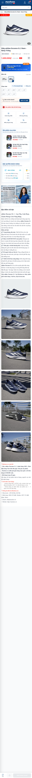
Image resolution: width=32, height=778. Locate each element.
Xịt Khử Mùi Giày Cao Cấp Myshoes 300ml (20, 153)
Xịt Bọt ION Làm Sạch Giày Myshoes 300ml (20, 145)
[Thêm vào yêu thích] (29, 58)
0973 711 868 (24, 100)
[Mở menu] (3, 2)
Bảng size (28, 86)
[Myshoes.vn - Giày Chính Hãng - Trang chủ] (10, 2)
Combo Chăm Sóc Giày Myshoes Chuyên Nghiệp (20, 136)
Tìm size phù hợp (18, 86)
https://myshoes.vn (12, 502)
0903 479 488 (12, 495)
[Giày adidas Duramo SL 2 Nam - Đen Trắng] (4, 79)
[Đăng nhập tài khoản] (25, 2)
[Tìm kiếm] (28, 7)
